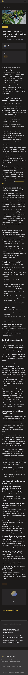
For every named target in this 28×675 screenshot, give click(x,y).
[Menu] (25, 1)
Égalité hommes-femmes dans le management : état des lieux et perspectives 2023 (12, 630)
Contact (19, 666)
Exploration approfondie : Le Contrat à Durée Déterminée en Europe (13, 641)
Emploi (8, 7)
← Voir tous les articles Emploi (10, 610)
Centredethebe (10, 656)
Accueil (3, 7)
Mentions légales (11, 666)
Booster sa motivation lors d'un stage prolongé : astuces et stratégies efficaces (13, 636)
